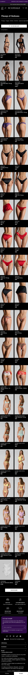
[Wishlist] (23, 8)
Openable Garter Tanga (19, 84)
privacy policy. (5, 631)
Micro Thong (5, 416)
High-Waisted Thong (20, 416)
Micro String (18, 332)
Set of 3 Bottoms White (7, 582)
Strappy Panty (4, 167)
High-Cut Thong (19, 194)
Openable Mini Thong (6, 83)
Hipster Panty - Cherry (21, 387)
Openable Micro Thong (21, 112)
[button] (5, 8)
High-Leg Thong (19, 139)
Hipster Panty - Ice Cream (5, 388)
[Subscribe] (24, 627)
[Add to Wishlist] (12, 34)
